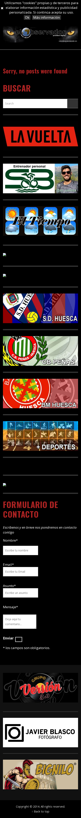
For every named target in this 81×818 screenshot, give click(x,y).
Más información (46, 17)
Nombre (10, 540)
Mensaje (10, 607)
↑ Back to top (40, 811)
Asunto (9, 585)
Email (7, 564)
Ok (27, 17)
